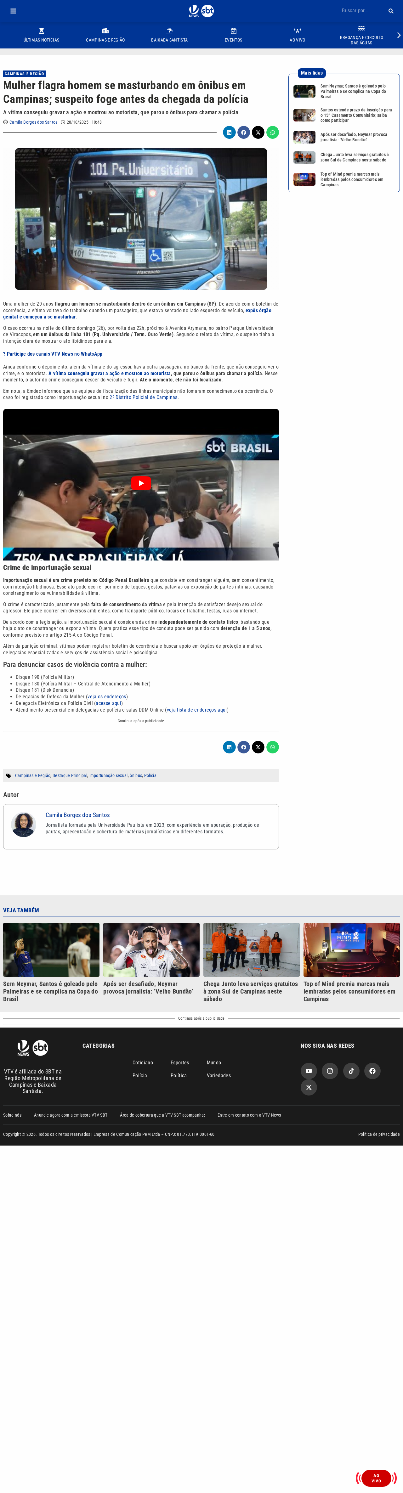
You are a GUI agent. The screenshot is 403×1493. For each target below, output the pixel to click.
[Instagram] (330, 1071)
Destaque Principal (70, 775)
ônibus (136, 775)
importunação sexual (108, 775)
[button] (13, 11)
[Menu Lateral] (13, 11)
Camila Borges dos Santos (33, 122)
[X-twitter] (309, 1087)
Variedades (219, 1076)
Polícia (150, 775)
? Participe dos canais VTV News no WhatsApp (53, 354)
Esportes (180, 1063)
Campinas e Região (24, 74)
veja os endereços (107, 697)
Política (179, 1076)
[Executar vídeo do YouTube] (141, 483)
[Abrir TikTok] (351, 1071)
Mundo (214, 1063)
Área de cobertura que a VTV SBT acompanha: (162, 1115)
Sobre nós (12, 1115)
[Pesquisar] (391, 11)
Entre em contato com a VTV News (249, 1115)
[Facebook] (372, 1071)
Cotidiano (143, 1063)
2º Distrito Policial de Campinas (143, 397)
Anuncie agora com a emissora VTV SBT (71, 1115)
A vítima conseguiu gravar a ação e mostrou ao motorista (109, 373)
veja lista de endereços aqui (197, 710)
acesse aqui (108, 703)
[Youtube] (309, 1071)
